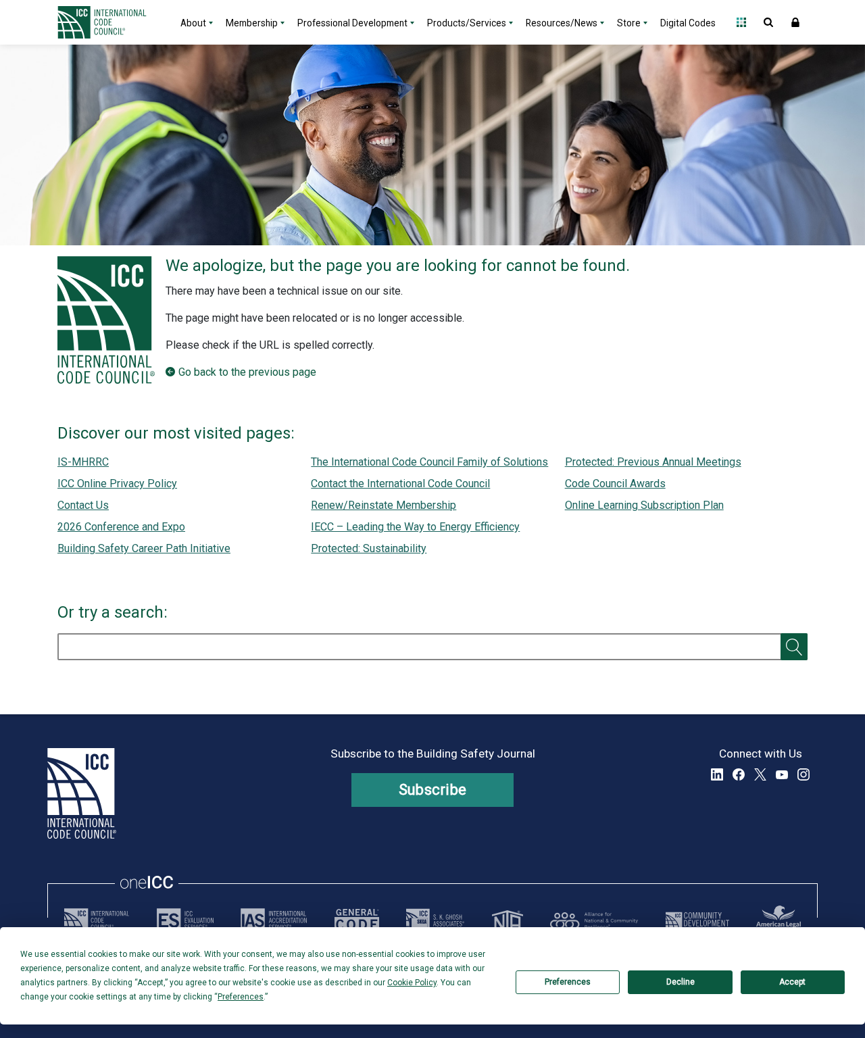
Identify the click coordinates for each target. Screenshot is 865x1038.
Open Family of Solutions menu (741, 22)
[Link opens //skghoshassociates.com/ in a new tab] (435, 920)
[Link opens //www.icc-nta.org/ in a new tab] (507, 920)
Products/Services (466, 23)
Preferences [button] (241, 997)
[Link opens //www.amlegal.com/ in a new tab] (778, 920)
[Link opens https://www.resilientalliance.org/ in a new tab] (594, 920)
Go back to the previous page (247, 372)
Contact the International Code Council (400, 483)
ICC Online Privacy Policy (117, 483)
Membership (252, 23)
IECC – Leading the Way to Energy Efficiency (415, 526)
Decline (680, 982)
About (193, 23)
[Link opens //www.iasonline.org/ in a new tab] (274, 920)
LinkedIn (717, 774)
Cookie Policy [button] (412, 982)
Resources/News (561, 23)
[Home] (110, 22)
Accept (792, 982)
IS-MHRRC (83, 461)
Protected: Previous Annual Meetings (653, 461)
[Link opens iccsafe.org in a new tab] (96, 920)
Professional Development (352, 23)
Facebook (739, 774)
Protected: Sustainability (368, 548)
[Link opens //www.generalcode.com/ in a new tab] (357, 920)
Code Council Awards (615, 483)
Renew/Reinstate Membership (383, 505)
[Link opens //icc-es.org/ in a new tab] (185, 920)
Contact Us (83, 505)
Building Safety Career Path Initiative (143, 548)
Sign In (795, 22)
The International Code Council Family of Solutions (429, 461)
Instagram (803, 774)
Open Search (768, 22)
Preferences (568, 982)
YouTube (782, 774)
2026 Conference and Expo (121, 526)
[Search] (794, 646)
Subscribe (433, 789)
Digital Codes (688, 23)
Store (629, 23)
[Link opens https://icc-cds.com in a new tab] (697, 920)
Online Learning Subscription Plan (644, 505)
